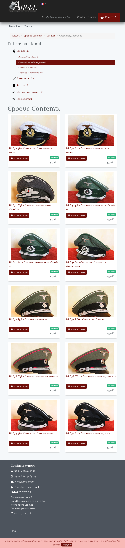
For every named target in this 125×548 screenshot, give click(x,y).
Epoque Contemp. (32, 36)
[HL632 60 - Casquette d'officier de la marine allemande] (91, 133)
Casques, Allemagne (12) (30, 72)
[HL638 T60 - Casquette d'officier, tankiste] (91, 361)
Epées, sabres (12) (25, 78)
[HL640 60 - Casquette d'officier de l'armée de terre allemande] (34, 247)
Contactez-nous (86, 17)
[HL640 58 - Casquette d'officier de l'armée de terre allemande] (91, 190)
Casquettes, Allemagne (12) (31, 62)
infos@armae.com (24, 481)
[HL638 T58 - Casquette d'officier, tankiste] (34, 361)
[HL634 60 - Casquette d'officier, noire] (91, 418)
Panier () (110, 17)
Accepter (66, 544)
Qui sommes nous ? (21, 497)
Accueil (16, 36)
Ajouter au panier (20, 158)
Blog (13, 531)
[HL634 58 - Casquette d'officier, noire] (34, 418)
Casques (50, 36)
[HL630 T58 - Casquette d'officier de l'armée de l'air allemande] (34, 190)
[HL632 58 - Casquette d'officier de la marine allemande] (34, 133)
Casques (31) (23, 51)
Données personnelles (23, 508)
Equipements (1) (24, 99)
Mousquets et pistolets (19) (30, 92)
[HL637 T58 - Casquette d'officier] (34, 304)
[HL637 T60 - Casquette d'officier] (91, 304)
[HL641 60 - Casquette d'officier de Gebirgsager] (91, 247)
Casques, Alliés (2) (27, 67)
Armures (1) (22, 85)
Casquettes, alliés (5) (28, 57)
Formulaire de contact (27, 487)
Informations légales (22, 504)
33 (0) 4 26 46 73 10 (24, 471)
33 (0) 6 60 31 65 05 (25, 476)
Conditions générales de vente (28, 501)
